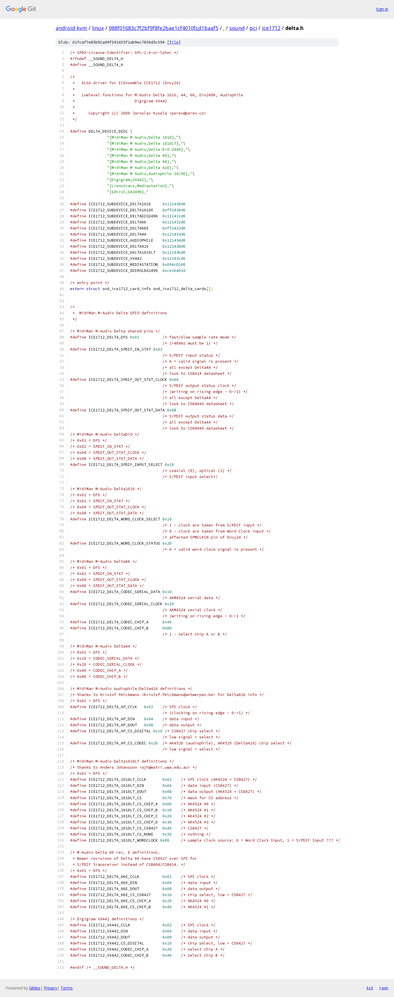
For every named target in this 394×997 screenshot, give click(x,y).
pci (253, 28)
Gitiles (34, 988)
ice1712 (271, 28)
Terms (67, 988)
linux (98, 28)
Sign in (382, 9)
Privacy (50, 988)
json (383, 987)
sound (237, 28)
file (174, 42)
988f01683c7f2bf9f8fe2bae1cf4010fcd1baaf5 (163, 28)
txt (369, 987)
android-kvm (71, 28)
